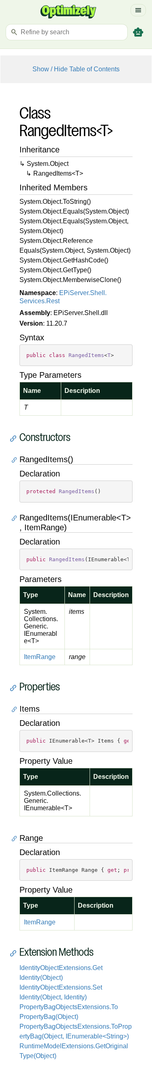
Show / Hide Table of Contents (76, 69)
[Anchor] (15, 438)
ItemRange (40, 656)
